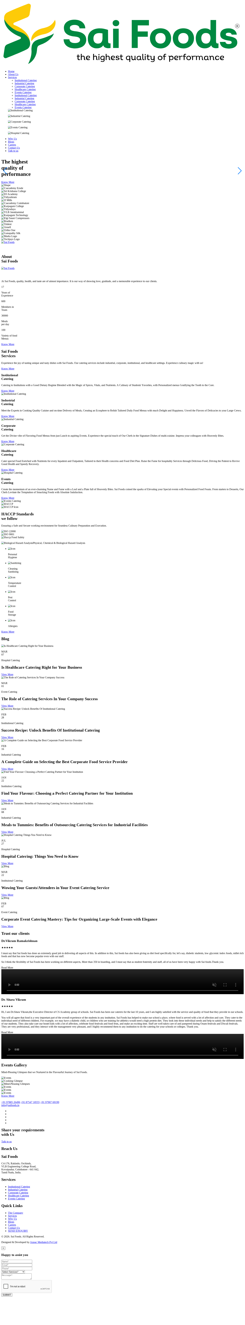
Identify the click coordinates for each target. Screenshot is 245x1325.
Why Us (12, 1218)
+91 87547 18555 (30, 1102)
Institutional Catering (26, 80)
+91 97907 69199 (49, 1102)
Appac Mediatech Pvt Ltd (43, 1242)
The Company (15, 1212)
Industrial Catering (24, 83)
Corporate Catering (25, 86)
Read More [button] (7, 967)
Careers (12, 1224)
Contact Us (14, 1227)
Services (12, 1215)
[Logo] (122, 65)
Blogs (11, 1221)
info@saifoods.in (10, 1105)
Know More (7, 182)
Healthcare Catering (25, 89)
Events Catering (23, 92)
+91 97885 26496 (10, 1102)
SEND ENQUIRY (18, 1230)
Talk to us (6, 1141)
